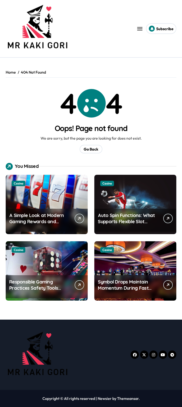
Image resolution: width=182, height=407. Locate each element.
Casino (18, 183)
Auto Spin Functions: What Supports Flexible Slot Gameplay (126, 221)
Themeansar (128, 398)
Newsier (105, 398)
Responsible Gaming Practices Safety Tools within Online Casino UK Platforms (34, 291)
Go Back (91, 149)
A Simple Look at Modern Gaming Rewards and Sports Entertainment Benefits (36, 224)
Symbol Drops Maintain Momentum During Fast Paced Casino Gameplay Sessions (124, 291)
